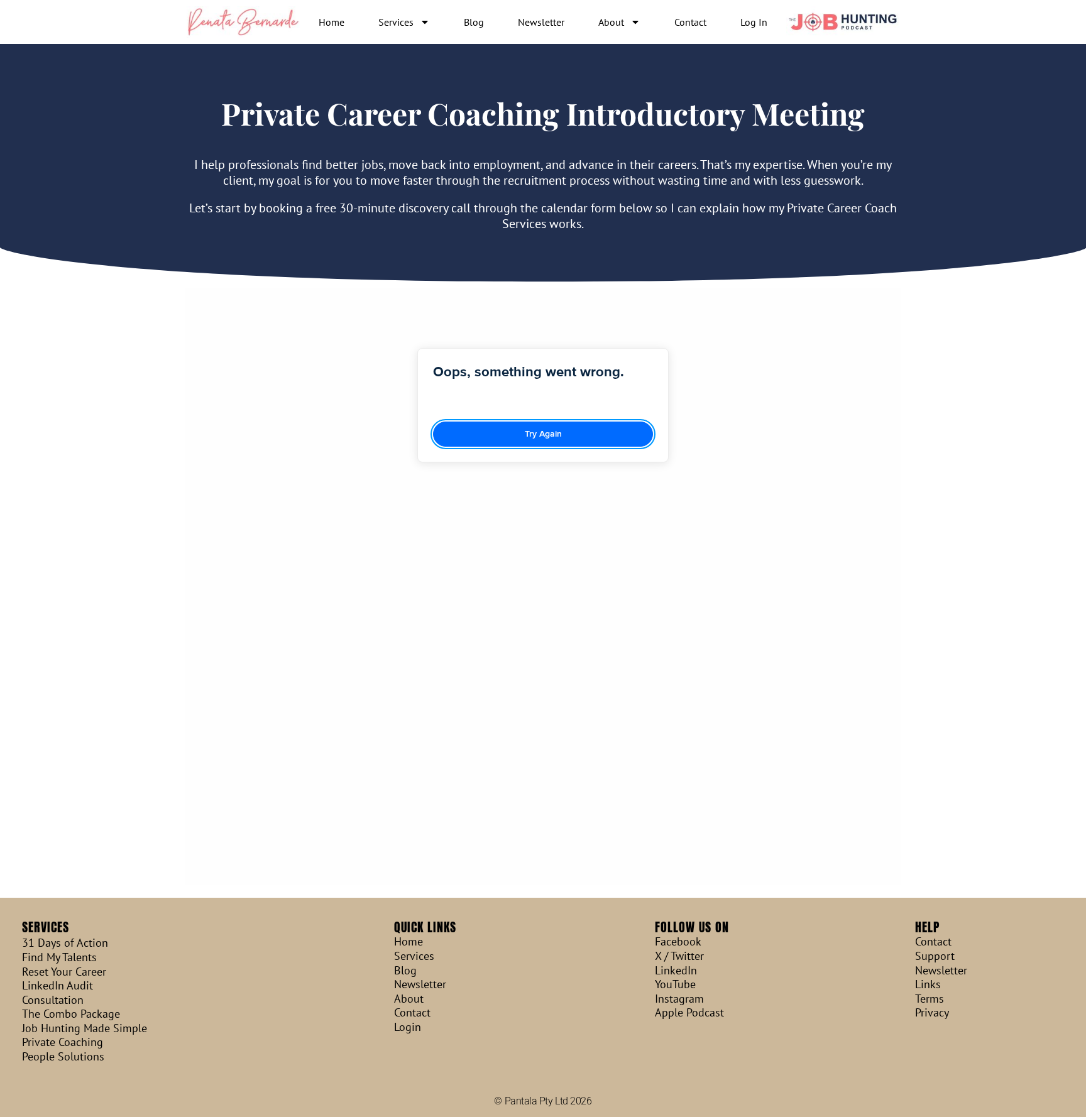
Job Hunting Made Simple (84, 1028)
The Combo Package (71, 1014)
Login (407, 1027)
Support (935, 956)
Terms (929, 999)
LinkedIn (676, 971)
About (611, 22)
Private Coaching (62, 1042)
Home (331, 22)
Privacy (932, 1013)
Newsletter (541, 22)
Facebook (678, 942)
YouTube (675, 984)
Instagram (679, 999)
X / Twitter (679, 956)
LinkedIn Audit (57, 986)
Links (928, 984)
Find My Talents (59, 957)
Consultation (53, 1000)
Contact (690, 22)
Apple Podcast (689, 1013)
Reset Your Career (64, 972)
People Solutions (63, 1057)
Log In (753, 22)
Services (396, 22)
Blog (474, 22)
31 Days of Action (65, 943)
